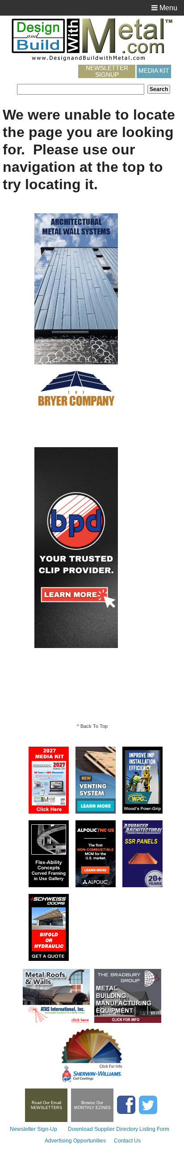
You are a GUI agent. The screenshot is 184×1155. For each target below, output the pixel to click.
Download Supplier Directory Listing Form (118, 1129)
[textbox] (80, 89)
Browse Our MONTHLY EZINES (92, 1105)
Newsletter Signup (107, 71)
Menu (167, 8)
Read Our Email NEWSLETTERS (46, 1105)
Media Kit (153, 70)
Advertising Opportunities (75, 1141)
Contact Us (127, 1141)
